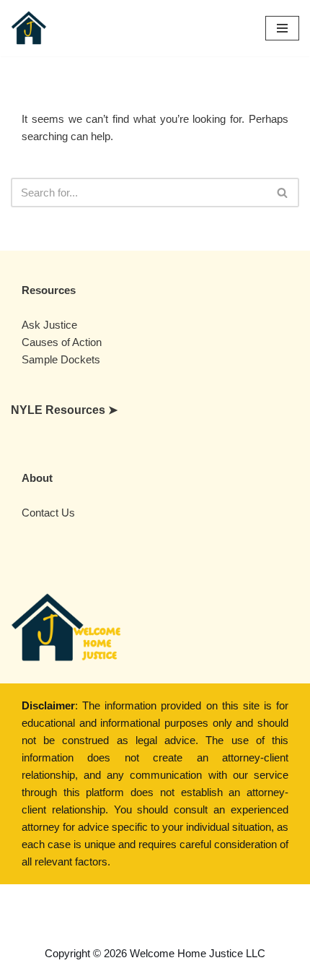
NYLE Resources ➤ (64, 410)
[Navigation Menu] (282, 28)
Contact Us (48, 512)
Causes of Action (62, 342)
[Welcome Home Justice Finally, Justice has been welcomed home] (29, 28)
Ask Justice (49, 325)
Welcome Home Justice (191, 907)
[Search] (283, 192)
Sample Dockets (61, 359)
